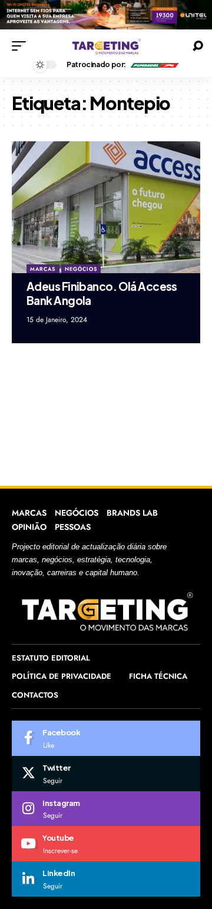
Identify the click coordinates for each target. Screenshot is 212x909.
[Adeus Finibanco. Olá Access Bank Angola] (106, 207)
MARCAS (42, 269)
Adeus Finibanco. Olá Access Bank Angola (101, 293)
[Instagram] (106, 809)
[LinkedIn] (106, 879)
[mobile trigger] (22, 46)
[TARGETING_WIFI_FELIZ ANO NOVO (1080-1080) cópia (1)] (106, 14)
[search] (198, 46)
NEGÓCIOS (81, 269)
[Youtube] (106, 843)
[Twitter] (106, 773)
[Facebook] (106, 738)
